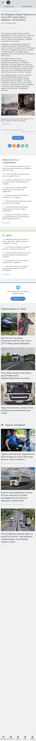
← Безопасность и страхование (11, 11)
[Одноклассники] (14, 145)
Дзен (2, 546)
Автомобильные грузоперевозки (12, 463)
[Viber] (18, 145)
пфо (21, 129)
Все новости (6, 222)
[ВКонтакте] (9, 145)
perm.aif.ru (6, 124)
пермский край (15, 129)
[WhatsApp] (22, 145)
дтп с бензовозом (6, 129)
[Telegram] (27, 145)
